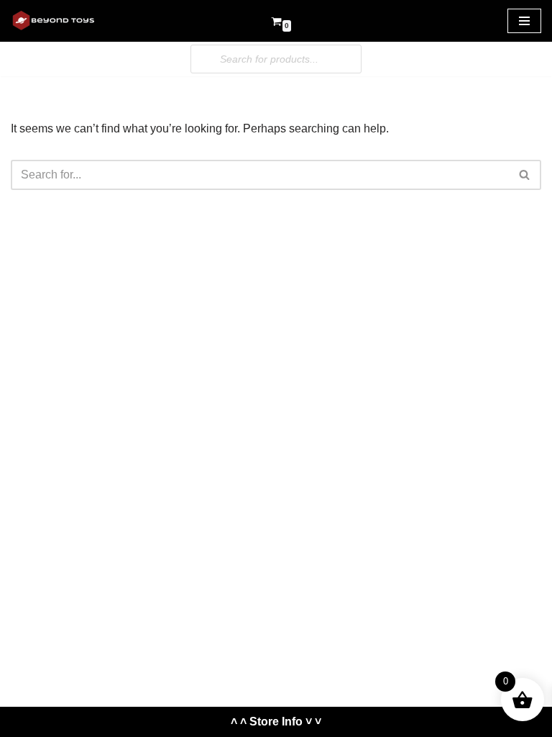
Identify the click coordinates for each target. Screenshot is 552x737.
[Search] (525, 175)
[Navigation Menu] (524, 21)
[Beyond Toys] (54, 21)
